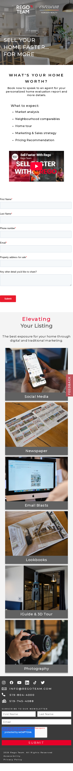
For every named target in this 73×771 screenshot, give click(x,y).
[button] (6, 9)
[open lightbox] (36, 370)
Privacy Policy (13, 759)
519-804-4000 (22, 695)
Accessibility (12, 756)
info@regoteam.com (30, 688)
